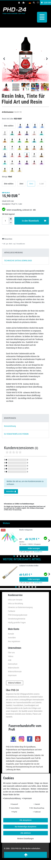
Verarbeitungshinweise (16, 619)
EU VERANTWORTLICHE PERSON (16, 434)
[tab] (25, 253)
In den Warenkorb (30, 220)
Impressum (12, 675)
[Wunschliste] (38, 2)
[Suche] (34, 2)
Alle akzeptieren (25, 820)
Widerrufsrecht (13, 668)
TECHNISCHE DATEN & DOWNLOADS (18, 260)
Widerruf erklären (14, 683)
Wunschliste (8, 239)
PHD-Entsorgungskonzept (17, 615)
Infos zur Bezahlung (15, 603)
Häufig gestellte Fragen (17, 622)
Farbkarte (11, 611)
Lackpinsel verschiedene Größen (28, 566)
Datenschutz (12, 664)
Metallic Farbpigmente (26, 530)
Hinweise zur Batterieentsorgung (20, 607)
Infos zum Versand (15, 600)
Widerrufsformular (15, 671)
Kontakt (11, 634)
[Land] (30, 2)
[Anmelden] (19, 2)
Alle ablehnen (25, 833)
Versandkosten (20, 244)
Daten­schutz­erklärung (12, 798)
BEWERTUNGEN (10, 418)
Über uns (11, 652)
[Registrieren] (24, 2)
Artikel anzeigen (34, 548)
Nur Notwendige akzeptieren (25, 827)
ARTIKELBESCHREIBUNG (13, 252)
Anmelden (12, 638)
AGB (9, 660)
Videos (10, 656)
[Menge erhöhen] (10, 219)
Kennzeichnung (10, 426)
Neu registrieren (14, 641)
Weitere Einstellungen (25, 838)
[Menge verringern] (10, 223)
